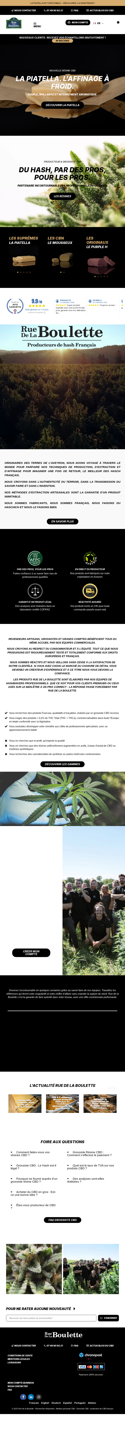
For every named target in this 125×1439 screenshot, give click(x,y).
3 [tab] (23, 272)
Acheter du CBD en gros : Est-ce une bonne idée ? (33, 1193)
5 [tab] (30, 272)
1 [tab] (17, 272)
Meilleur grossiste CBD (65, 1409)
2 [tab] (20, 272)
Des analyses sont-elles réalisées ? (85, 1180)
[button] (23, 10)
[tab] (34, 1153)
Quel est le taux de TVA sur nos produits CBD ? (90, 1167)
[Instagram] (39, 1397)
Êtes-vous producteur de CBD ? (33, 1207)
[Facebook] (23, 1397)
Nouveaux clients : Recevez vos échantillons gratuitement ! (62, 37)
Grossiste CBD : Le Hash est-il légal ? (33, 1167)
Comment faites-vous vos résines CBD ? (30, 1154)
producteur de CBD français (101, 1409)
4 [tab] (27, 272)
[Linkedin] (31, 1397)
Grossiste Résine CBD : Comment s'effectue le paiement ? (89, 1154)
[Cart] (117, 23)
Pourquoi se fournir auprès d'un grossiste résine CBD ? (34, 1180)
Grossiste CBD (83, 1409)
